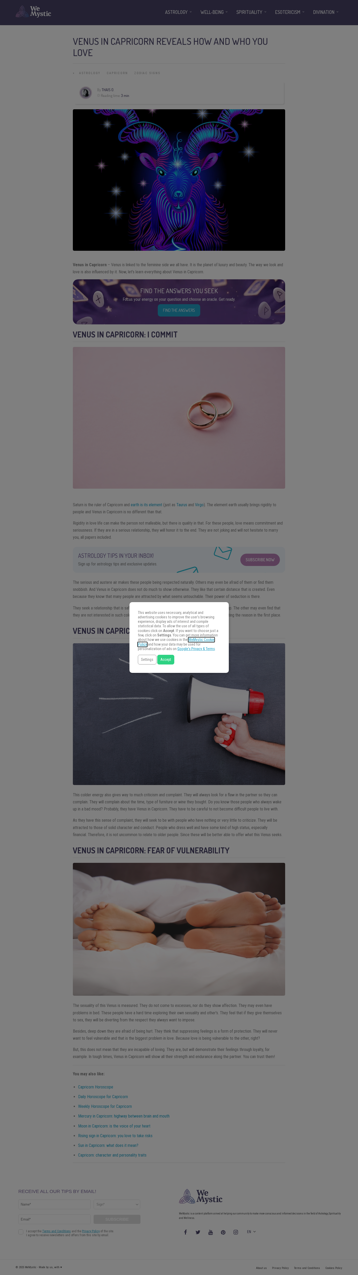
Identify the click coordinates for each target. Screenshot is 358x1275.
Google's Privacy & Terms (196, 649)
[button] (147, 659)
